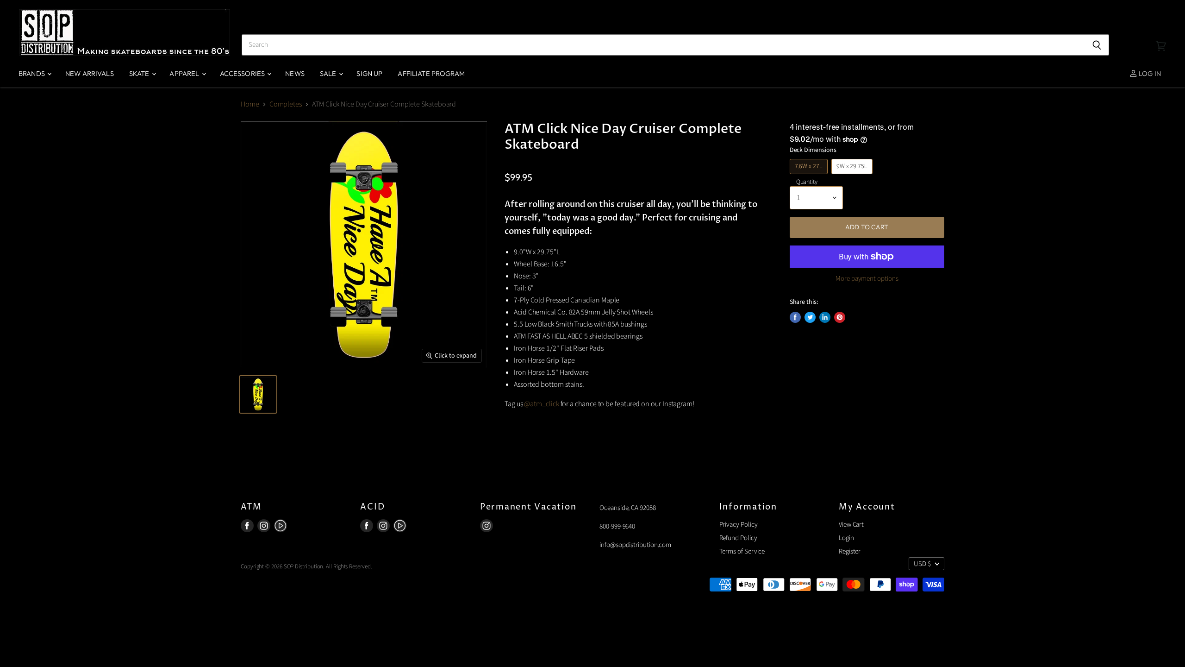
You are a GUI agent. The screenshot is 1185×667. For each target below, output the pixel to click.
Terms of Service (742, 551)
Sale (329, 73)
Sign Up (369, 73)
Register (850, 551)
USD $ (922, 564)
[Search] (1097, 45)
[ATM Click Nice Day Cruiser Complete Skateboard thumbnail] (258, 394)
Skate (140, 73)
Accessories (243, 73)
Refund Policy (738, 538)
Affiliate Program (431, 73)
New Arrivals (89, 73)
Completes (285, 104)
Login (846, 538)
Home (250, 104)
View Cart (851, 524)
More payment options (867, 279)
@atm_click (541, 404)
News (295, 73)
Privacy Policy (738, 524)
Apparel (184, 73)
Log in (1149, 73)
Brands (32, 73)
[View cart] (1161, 32)
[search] (663, 45)
